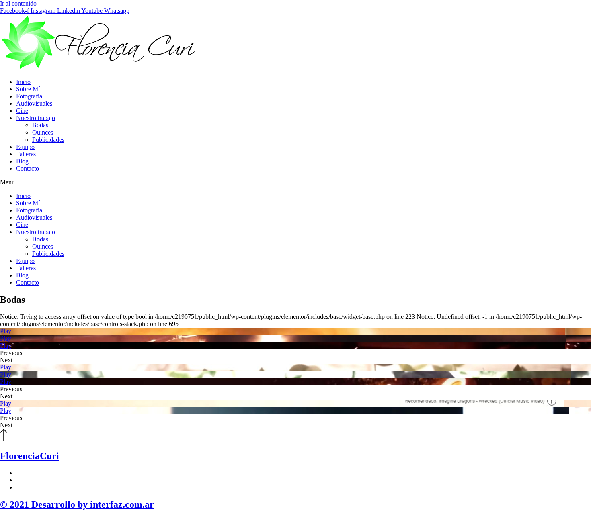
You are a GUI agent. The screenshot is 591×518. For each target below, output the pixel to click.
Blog (22, 161)
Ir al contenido (18, 3)
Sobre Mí (28, 89)
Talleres (26, 154)
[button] (295, 182)
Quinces (42, 132)
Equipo (25, 146)
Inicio (23, 81)
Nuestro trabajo (35, 117)
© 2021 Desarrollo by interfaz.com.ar (77, 504)
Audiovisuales (34, 103)
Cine (22, 110)
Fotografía (29, 96)
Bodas (40, 125)
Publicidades (48, 139)
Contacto (27, 168)
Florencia (29, 456)
